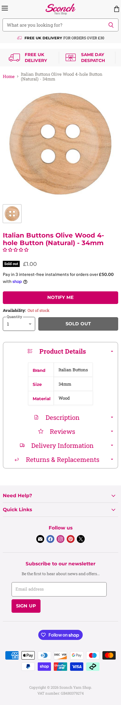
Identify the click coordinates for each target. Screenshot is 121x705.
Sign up (26, 606)
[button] (15, 249)
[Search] (111, 25)
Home (9, 76)
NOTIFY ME (60, 297)
